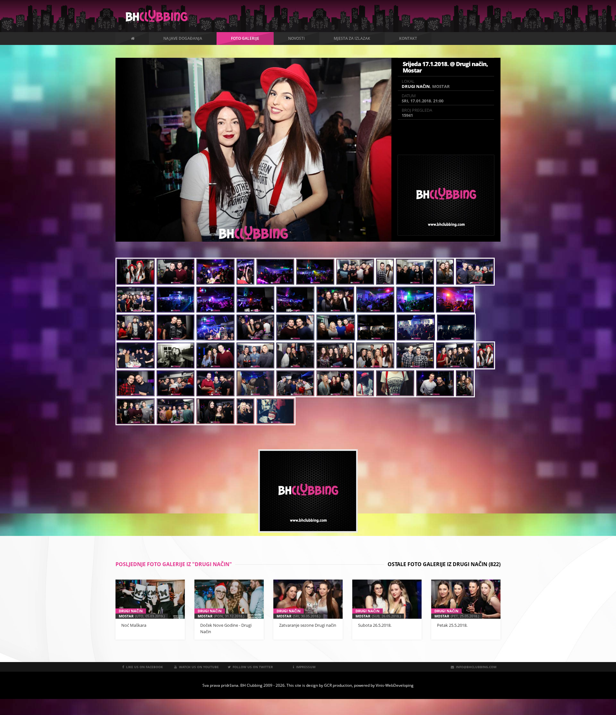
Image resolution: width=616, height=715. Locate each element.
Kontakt (408, 38)
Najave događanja (182, 38)
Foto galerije (245, 38)
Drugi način (416, 86)
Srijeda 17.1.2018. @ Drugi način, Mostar (445, 67)
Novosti (296, 38)
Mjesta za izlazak (352, 38)
